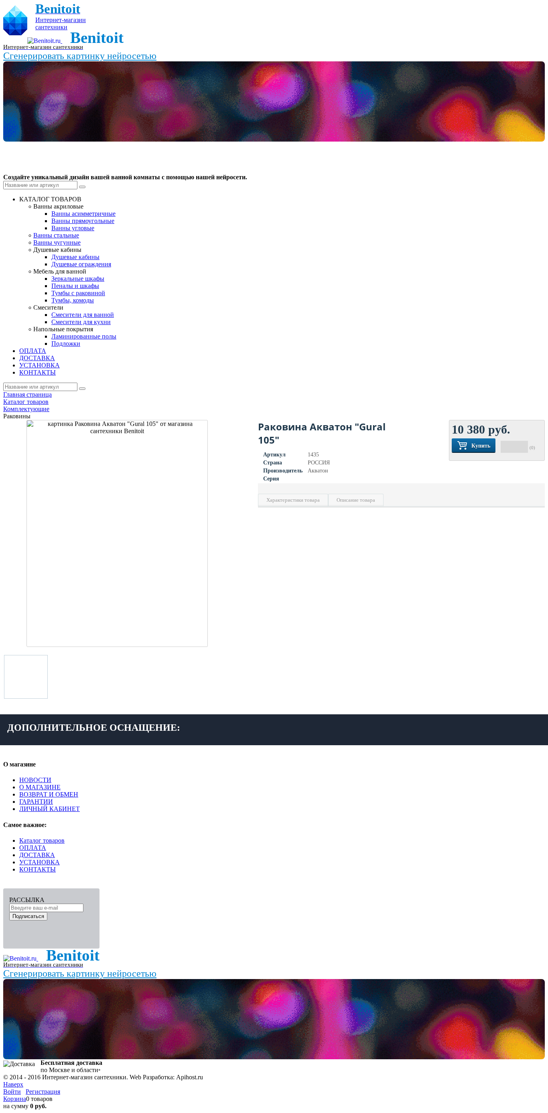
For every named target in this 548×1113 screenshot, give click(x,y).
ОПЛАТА (32, 847)
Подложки (65, 343)
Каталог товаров (42, 840)
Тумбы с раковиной (78, 293)
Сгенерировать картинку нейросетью (79, 56)
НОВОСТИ (35, 779)
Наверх (13, 1084)
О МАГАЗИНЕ (40, 787)
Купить (480, 446)
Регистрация (43, 1091)
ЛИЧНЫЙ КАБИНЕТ (49, 808)
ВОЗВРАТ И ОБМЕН (48, 794)
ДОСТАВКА (37, 854)
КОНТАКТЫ (37, 869)
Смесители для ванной (82, 314)
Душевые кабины (75, 256)
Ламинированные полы (83, 336)
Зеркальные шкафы (77, 278)
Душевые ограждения (81, 264)
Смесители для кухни (81, 321)
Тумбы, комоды (72, 300)
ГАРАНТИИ (36, 801)
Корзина (14, 1098)
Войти (12, 1091)
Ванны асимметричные (83, 213)
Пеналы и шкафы (75, 285)
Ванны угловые (72, 228)
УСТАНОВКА (39, 862)
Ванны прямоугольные (82, 220)
